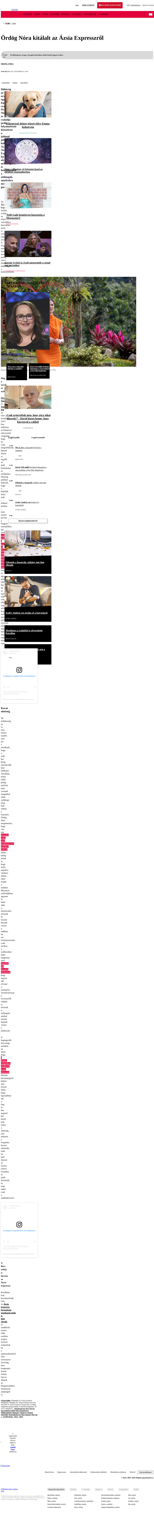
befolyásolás (11, 639)
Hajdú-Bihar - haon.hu (80, 1504)
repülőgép (11, 377)
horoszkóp (9, 177)
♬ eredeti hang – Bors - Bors (12, 1417)
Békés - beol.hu (51, 1501)
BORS (7, 23)
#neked (30, 1413)
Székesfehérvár (133, 5)
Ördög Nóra (7, 64)
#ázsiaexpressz (19, 1409)
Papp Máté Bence (12, 224)
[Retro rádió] (102, 7)
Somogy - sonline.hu (106, 1504)
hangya (18, 494)
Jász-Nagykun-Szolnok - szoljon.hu (110, 1495)
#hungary (16, 1413)
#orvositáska (5, 1411)
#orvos (32, 1409)
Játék (77, 5)
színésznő (9, 359)
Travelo (65, 14)
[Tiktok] (140, 1467)
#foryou (34, 1415)
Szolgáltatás (123, 1489)
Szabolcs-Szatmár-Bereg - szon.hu (110, 1507)
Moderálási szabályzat (118, 1472)
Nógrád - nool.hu (105, 1501)
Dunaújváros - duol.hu (80, 1495)
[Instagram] (145, 1467)
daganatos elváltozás (28, 133)
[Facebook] (151, 1467)
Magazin (99, 1489)
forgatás (15, 82)
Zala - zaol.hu (131, 1504)
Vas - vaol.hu (131, 1498)
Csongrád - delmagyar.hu (54, 1507)
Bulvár (110, 1489)
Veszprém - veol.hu (133, 1501)
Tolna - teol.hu (132, 1495)
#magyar (23, 1413)
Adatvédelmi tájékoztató (78, 1472)
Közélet (73, 1489)
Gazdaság (85, 1489)
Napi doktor (90, 14)
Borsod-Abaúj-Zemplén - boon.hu (56, 1504)
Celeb (14, 23)
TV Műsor (103, 14)
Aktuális (27, 14)
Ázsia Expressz (24, 82)
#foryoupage (26, 1415)
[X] (2, 194)
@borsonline (6, 1401)
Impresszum (61, 1472)
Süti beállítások (145, 1472)
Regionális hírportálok (56, 1489)
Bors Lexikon (88, 5)
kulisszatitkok (6, 82)
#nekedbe (4, 1415)
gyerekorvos (28, 428)
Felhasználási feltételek (98, 1472)
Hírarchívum (49, 1472)
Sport (45, 14)
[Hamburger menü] (6, 14)
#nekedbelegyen (15, 1415)
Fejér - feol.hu (78, 1498)
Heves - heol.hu (78, 1507)
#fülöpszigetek (6, 1413)
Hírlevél (132, 1472)
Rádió (136, 1489)
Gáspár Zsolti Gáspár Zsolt (15, 271)
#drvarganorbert (22, 1411)
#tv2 (27, 1409)
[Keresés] (150, 14)
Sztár (37, 14)
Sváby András (20, 510)
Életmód (55, 14)
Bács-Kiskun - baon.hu (53, 1495)
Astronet (76, 14)
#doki (13, 1411)
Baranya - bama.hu (52, 1498)
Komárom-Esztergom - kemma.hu (110, 1498)
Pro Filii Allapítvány (38, 375)
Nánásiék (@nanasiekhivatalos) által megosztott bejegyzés (24, 699)
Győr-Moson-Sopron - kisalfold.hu (83, 1501)
